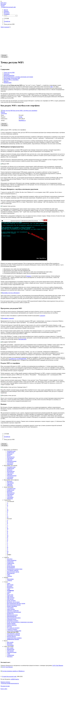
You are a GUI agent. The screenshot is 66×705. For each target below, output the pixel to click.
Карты (9, 455)
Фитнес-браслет (11, 636)
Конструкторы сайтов (13, 571)
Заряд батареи (11, 609)
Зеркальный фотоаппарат (14, 612)
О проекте (6, 14)
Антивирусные (11, 451)
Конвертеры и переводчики (14, 569)
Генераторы (10, 561)
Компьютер (10, 587)
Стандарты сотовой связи (14, 630)
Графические (10, 452)
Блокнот (28, 276)
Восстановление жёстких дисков (16, 603)
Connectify (42, 315)
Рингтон (9, 626)
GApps (9, 592)
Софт (8, 589)
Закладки (9, 564)
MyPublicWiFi (22, 339)
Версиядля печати (4, 112)
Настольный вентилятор (14, 617)
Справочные (10, 655)
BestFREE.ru (22, 120)
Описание (6, 74)
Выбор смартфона (12, 606)
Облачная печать (11, 619)
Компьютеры (10, 649)
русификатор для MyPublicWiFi (17, 358)
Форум (6, 9)
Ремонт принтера (12, 625)
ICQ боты (9, 559)
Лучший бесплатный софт (8, 7)
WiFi (51, 86)
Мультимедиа (10, 457)
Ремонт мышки (11, 623)
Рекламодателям (5, 686)
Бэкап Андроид (11, 600)
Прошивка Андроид (12, 620)
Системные (10, 462)
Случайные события (12, 570)
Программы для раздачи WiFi (12, 78)
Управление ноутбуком (13, 635)
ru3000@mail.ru (15, 679)
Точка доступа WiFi (9, 72)
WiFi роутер (10, 599)
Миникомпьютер (11, 616)
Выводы (6, 81)
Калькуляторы (11, 566)
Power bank (10, 594)
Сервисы (9, 580)
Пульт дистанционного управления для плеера (20, 622)
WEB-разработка (11, 560)
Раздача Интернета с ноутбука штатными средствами (18, 76)
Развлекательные (11, 461)
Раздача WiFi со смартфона (11, 79)
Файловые (10, 464)
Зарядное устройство (13, 610)
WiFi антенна (10, 597)
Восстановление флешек (14, 605)
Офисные (9, 459)
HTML (20, 117)
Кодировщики (11, 567)
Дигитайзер (10, 607)
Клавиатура (10, 613)
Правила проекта (5, 682)
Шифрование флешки (13, 639)
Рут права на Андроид (13, 627)
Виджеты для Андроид (13, 602)
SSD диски (10, 596)
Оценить (9, 576)
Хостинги (9, 656)
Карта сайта (4, 688)
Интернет (9, 454)
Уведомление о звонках (13, 633)
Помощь (6, 11)
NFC (8, 593)
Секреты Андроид (12, 629)
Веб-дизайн (10, 584)
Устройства (7, 21)
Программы (10, 579)
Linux (8, 583)
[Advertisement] (33, 40)
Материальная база (9, 75)
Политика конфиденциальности (10, 683)
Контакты (6, 12)
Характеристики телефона (14, 638)
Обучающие (10, 458)
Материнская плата (12, 615)
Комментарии (7, 82)
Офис (8, 574)
